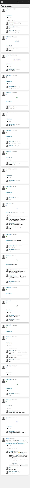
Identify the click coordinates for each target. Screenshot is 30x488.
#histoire (25, 442)
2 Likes (10, 17)
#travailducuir (9, 15)
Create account (26, 2)
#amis (16, 442)
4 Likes (10, 104)
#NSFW (22, 454)
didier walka (8, 9)
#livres (7, 443)
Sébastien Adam (12, 467)
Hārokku (11, 451)
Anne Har (11, 145)
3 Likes (10, 83)
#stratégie (15, 443)
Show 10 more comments (12, 448)
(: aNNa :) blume (12, 245)
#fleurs (21, 442)
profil (17, 455)
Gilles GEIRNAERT (13, 471)
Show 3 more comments (12, 348)
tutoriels (15, 463)
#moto (10, 443)
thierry (7, 438)
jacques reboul (12, 23)
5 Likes (10, 138)
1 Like (10, 374)
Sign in (18, 2)
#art (19, 442)
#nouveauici (21, 440)
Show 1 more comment (11, 20)
